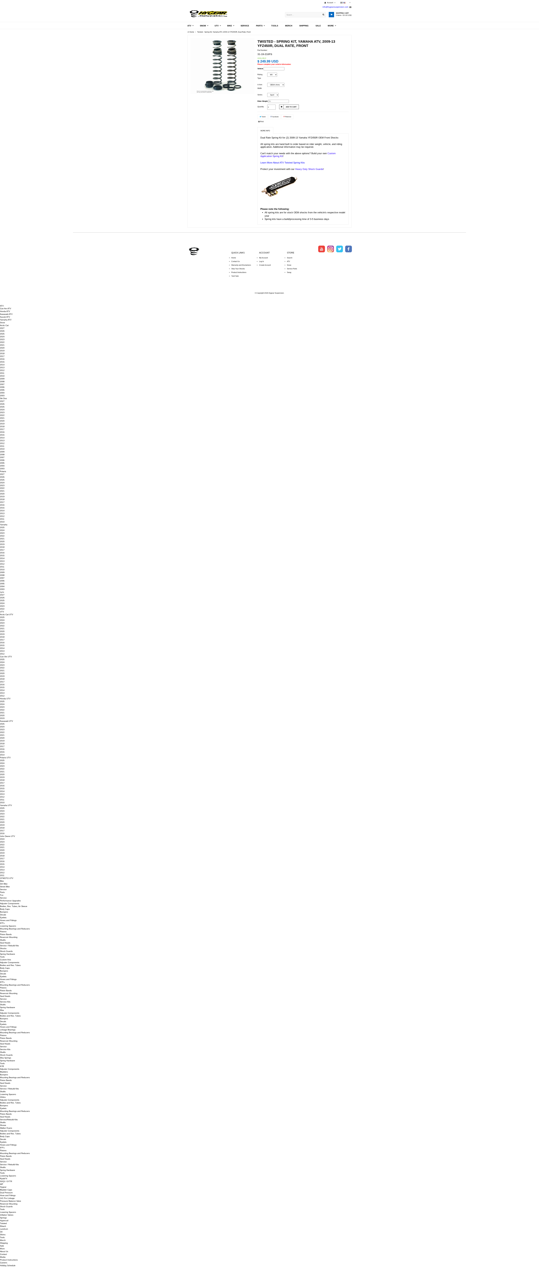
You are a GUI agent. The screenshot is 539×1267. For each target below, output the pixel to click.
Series (259, 95)
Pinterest (288, 117)
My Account (263, 258)
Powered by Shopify (269, 297)
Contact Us (235, 261)
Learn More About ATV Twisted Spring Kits (282, 162)
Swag (289, 272)
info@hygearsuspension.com (335, 7)
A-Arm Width (259, 86)
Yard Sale (235, 276)
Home (233, 258)
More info (265, 131)
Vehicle (260, 69)
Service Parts (292, 269)
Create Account (265, 265)
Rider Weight (262, 101)
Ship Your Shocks (238, 269)
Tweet (263, 117)
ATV (288, 261)
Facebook (275, 117)
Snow (289, 265)
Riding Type (259, 76)
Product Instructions (238, 272)
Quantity (260, 107)
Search (289, 258)
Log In (261, 261)
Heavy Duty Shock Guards (309, 169)
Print (262, 122)
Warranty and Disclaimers (241, 265)
